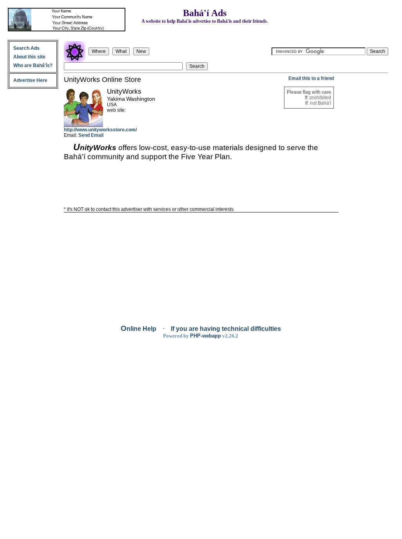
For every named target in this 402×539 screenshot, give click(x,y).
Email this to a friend (311, 78)
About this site (29, 57)
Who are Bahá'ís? (33, 65)
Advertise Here (30, 80)
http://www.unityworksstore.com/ (100, 129)
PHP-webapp (205, 336)
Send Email (90, 135)
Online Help (139, 328)
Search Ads (26, 48)
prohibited (320, 97)
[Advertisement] (364, 193)
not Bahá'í (320, 103)
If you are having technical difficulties (226, 328)
